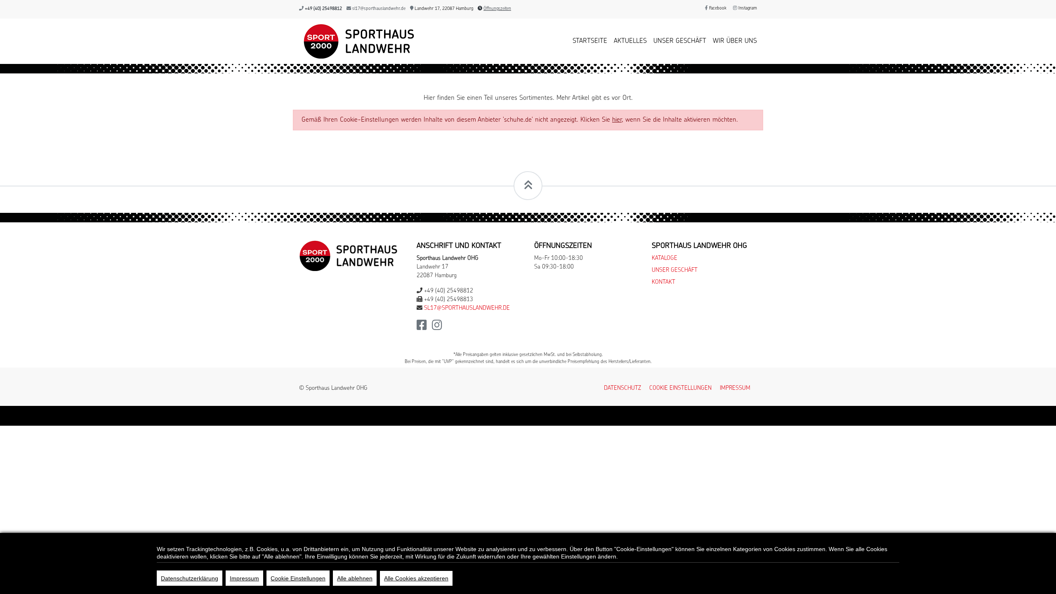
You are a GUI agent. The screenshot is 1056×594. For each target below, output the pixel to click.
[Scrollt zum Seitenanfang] (528, 185)
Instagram (747, 8)
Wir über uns (735, 41)
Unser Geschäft (679, 41)
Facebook (717, 8)
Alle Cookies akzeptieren (416, 578)
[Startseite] (357, 41)
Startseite (590, 41)
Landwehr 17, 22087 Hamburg (443, 9)
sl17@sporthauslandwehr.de (378, 9)
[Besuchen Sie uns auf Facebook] (422, 328)
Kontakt (663, 282)
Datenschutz (622, 388)
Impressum (735, 388)
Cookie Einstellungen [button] (680, 388)
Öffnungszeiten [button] (497, 9)
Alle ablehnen (354, 578)
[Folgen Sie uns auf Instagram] (437, 328)
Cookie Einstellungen (298, 578)
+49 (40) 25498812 (323, 9)
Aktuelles (630, 41)
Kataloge (664, 258)
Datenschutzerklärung (189, 578)
